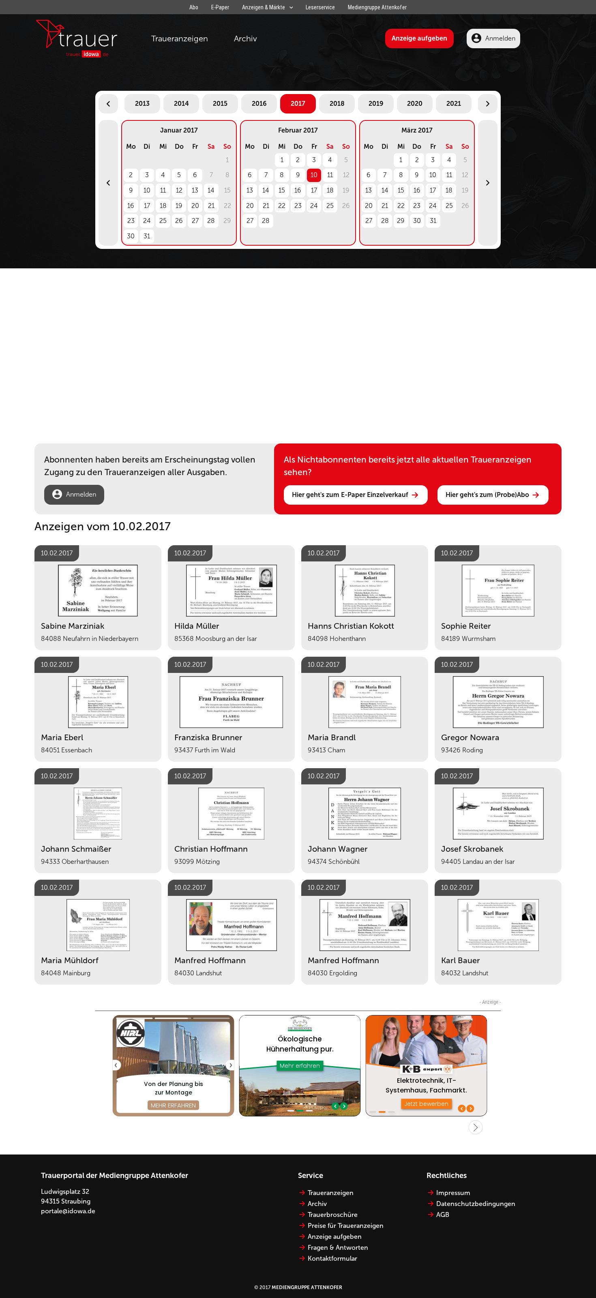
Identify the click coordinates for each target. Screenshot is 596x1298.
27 (195, 220)
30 (131, 236)
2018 (337, 103)
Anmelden (500, 38)
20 (195, 205)
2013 (142, 103)
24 (147, 220)
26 (179, 220)
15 (282, 190)
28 (211, 220)
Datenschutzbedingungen (475, 1203)
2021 (453, 103)
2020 (414, 103)
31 (147, 236)
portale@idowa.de (68, 1211)
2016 (259, 103)
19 (179, 205)
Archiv (245, 38)
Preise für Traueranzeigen (346, 1225)
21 (211, 205)
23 (131, 220)
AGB (442, 1214)
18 (163, 205)
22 (281, 205)
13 (195, 190)
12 (179, 190)
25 (163, 220)
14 (211, 190)
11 (163, 190)
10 (147, 190)
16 (130, 205)
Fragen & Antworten (338, 1247)
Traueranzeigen (179, 38)
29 (401, 220)
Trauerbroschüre (333, 1214)
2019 (376, 103)
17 (147, 205)
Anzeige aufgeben (419, 38)
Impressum (453, 1192)
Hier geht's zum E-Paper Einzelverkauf (350, 494)
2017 (298, 103)
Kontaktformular (332, 1258)
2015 (220, 103)
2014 (181, 103)
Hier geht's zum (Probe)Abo (487, 494)
